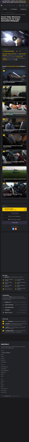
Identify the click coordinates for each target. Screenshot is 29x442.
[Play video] (14, 38)
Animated (24, 53)
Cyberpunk (3, 372)
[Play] (3, 45)
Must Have (3, 360)
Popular (2, 356)
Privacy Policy (3, 390)
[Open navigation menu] (26, 5)
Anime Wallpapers (4, 366)
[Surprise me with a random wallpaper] (19, 5)
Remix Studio (15, 222)
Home (2, 12)
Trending (5, 9)
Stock (3, 53)
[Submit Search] (22, 5)
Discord (2, 384)
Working (14, 53)
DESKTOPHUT (5, 344)
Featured (3, 358)
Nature (2, 374)
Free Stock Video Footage (10, 12)
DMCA (2, 386)
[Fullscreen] (26, 45)
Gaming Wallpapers (5, 370)
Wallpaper (4, 55)
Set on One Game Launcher (15, 219)
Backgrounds (23, 9)
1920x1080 (4, 59)
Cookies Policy (3, 392)
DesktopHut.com (7, 396)
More (3, 68)
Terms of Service (4, 388)
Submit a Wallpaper (6, 352)
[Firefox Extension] (16, 229)
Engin (20, 53)
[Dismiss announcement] (27, 1)
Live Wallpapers (14, 9)
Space (2, 376)
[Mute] (24, 45)
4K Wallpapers (4, 368)
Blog (2, 382)
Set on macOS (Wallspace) (15, 216)
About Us (3, 381)
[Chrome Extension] (13, 229)
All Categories (3, 362)
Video (6, 53)
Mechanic (10, 53)
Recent (2, 354)
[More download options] (25, 209)
